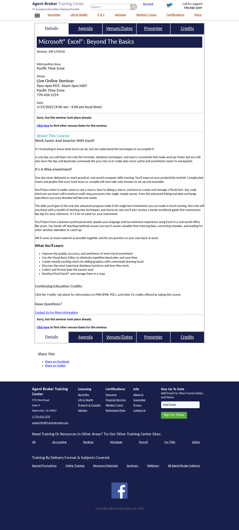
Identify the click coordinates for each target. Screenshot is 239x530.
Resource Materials (105, 466)
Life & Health (79, 15)
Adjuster (120, 15)
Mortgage (116, 442)
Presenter (153, 28)
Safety (196, 442)
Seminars (132, 466)
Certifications (175, 15)
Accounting (59, 442)
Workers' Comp (146, 15)
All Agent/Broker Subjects (184, 466)
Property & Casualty (89, 405)
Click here (43, 126)
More (198, 15)
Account (148, 4)
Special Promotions (44, 466)
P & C (101, 15)
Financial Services (116, 400)
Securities (54, 15)
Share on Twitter (55, 365)
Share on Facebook (57, 361)
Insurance (111, 395)
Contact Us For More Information (56, 312)
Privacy (137, 405)
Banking (88, 442)
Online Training (74, 466)
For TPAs (169, 442)
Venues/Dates (119, 28)
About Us (138, 395)
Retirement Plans (115, 410)
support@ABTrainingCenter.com (50, 423)
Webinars (153, 466)
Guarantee (139, 400)
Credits (187, 28)
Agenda (85, 28)
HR (34, 442)
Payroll (143, 442)
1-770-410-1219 (41, 417)
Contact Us (139, 410)
